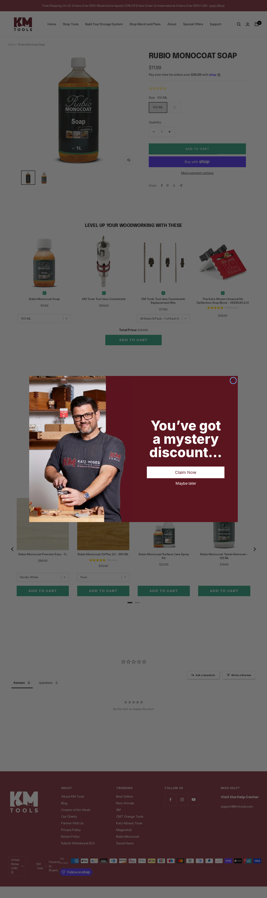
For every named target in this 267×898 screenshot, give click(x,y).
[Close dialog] (233, 380)
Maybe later (185, 483)
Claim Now (185, 472)
